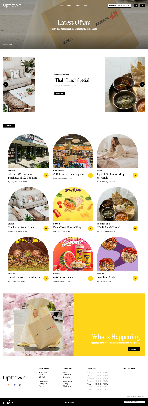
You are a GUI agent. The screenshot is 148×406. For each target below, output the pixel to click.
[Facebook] (14, 385)
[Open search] (136, 5)
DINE (69, 6)
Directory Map (43, 381)
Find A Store (43, 372)
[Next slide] (142, 84)
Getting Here (43, 384)
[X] (20, 385)
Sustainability (67, 375)
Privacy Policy (67, 381)
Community (66, 377)
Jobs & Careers (67, 386)
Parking (41, 386)
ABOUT (86, 6)
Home (5, 45)
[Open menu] (142, 5)
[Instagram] (9, 385)
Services (41, 375)
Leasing (65, 384)
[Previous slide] (5, 84)
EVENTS (77, 6)
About (65, 372)
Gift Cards (42, 377)
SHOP (61, 6)
